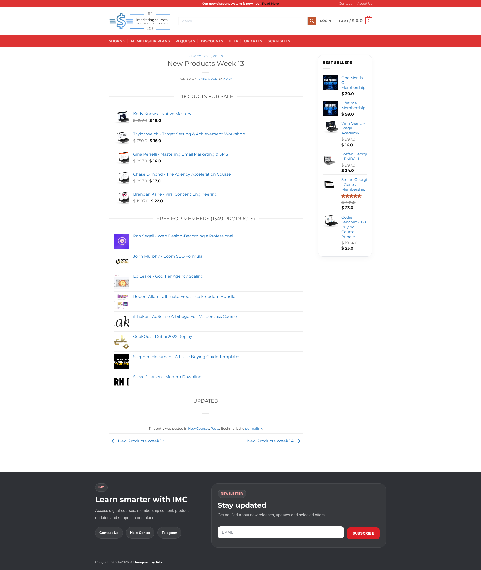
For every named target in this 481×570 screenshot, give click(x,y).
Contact (345, 3)
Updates (253, 41)
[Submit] (312, 21)
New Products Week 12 (140, 441)
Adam (228, 78)
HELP (233, 41)
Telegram (169, 533)
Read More (270, 3)
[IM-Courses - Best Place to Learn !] (140, 21)
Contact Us (108, 533)
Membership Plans (150, 41)
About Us (364, 3)
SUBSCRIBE (363, 533)
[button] (325, 21)
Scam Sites (279, 41)
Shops (115, 41)
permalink (253, 428)
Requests (185, 41)
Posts (218, 56)
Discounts (212, 41)
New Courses (199, 56)
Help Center (140, 533)
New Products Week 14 (271, 441)
